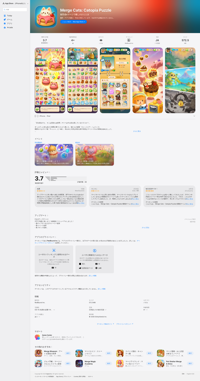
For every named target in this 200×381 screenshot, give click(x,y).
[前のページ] (32, 196)
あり (36, 317)
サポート (90, 376)
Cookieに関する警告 (80, 376)
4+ (144, 310)
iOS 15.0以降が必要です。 (44, 310)
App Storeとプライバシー (63, 376)
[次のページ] (197, 196)
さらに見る (137, 131)
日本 (183, 374)
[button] (15, 15)
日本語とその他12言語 (96, 310)
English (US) (190, 374)
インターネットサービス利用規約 (44, 376)
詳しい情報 (92, 276)
